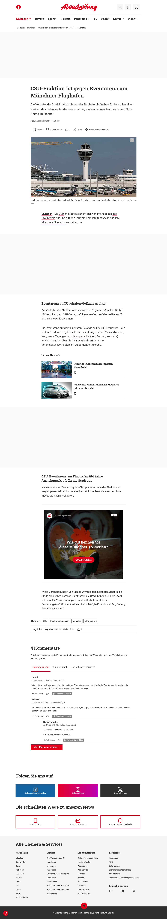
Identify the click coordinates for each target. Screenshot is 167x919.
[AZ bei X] (134, 891)
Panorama (80, 18)
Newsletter (51, 862)
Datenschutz (114, 866)
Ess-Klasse (51, 878)
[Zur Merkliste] (128, 7)
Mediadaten (83, 882)
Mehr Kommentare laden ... (46, 747)
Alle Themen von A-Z (55, 858)
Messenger (51, 866)
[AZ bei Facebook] (110, 891)
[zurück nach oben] (84, 907)
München (22, 18)
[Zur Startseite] (79, 11)
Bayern (39, 18)
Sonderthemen (84, 893)
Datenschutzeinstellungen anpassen (124, 878)
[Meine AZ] (136, 7)
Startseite (21, 28)
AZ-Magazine (83, 889)
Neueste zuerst (41, 667)
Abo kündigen (114, 874)
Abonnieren (83, 866)
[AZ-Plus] (18, 7)
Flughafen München (59, 621)
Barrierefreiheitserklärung (120, 870)
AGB (111, 862)
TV (95, 18)
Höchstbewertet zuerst (83, 667)
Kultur (117, 18)
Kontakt (81, 878)
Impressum (113, 858)
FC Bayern (20, 870)
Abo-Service (83, 870)
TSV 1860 (20, 874)
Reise (18, 893)
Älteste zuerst (59, 667)
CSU (61, 213)
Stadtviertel (20, 862)
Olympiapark (80, 336)
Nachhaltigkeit (22, 897)
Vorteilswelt (52, 882)
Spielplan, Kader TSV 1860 (58, 889)
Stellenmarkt (52, 893)
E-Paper (81, 874)
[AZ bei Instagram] (122, 891)
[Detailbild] (132, 140)
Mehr (131, 18)
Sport (51, 18)
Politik (105, 18)
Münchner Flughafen (53, 222)
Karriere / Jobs (84, 862)
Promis (65, 18)
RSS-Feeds (51, 870)
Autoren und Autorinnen (88, 858)
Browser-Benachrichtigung (58, 874)
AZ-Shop (81, 886)
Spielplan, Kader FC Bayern (58, 886)
